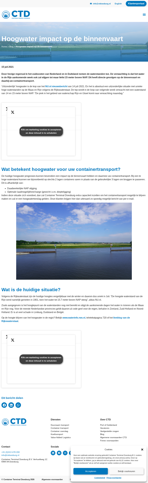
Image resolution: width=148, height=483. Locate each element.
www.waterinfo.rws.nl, (74, 317)
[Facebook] (59, 453)
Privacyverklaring (114, 478)
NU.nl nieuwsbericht (56, 86)
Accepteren (90, 471)
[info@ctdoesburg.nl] (91, 3)
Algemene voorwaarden (52, 479)
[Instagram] (65, 453)
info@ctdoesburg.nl (102, 4)
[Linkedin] (53, 453)
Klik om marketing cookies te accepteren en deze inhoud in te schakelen (41, 131)
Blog (11, 46)
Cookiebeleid (99, 478)
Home (4, 46)
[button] (142, 449)
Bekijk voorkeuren (126, 471)
